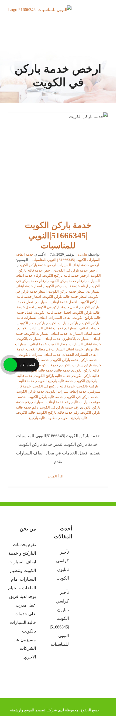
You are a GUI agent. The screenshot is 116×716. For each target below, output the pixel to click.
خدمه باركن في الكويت (81, 397)
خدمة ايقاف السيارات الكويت (46, 334)
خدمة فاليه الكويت (40, 370)
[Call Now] (10, 365)
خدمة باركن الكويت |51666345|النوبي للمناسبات (58, 162)
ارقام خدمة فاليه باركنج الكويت (66, 286)
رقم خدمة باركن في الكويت (59, 407)
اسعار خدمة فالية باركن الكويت (65, 297)
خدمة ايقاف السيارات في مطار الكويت (54, 349)
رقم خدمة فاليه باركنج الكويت (57, 412)
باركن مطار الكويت (31, 323)
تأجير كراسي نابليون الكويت (62, 565)
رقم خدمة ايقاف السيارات (51, 402)
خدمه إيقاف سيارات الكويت (66, 391)
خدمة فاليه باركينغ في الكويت (53, 386)
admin (82, 254)
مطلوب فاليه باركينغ (43, 418)
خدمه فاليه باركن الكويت (45, 397)
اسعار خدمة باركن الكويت (67, 291)
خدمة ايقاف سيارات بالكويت (40, 355)
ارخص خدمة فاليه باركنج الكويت (66, 275)
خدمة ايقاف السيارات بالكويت (39, 339)
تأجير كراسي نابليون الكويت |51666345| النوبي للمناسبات (59, 618)
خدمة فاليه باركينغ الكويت (54, 381)
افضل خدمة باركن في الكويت (57, 307)
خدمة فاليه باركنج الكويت (52, 376)
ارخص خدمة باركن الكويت (37, 265)
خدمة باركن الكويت (65, 360)
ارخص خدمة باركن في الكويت (76, 270)
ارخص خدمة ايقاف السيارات (78, 265)
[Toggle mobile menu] (106, 15)
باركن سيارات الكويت (62, 323)
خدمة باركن (88, 360)
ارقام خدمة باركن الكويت (66, 281)
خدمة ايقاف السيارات (85, 334)
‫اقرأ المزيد (56, 476)
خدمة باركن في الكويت (41, 365)
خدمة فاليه (62, 370)
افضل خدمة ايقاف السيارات (56, 302)
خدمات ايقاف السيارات (82, 328)
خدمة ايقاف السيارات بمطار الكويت (74, 344)
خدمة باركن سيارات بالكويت (80, 365)
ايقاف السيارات (60, 318)
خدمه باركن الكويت (30, 391)
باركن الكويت (89, 323)
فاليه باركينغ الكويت (73, 418)
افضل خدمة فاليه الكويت (53, 312)
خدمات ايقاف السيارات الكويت (40, 328)
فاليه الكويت (26, 412)
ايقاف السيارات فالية (31, 318)
